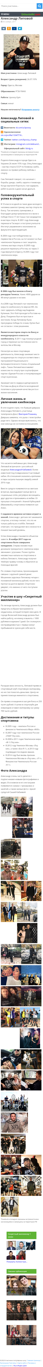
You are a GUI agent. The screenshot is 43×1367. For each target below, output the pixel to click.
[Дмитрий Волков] (30, 1249)
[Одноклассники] (8, 28)
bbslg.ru (29, 148)
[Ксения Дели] (21, 1259)
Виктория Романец (28, 414)
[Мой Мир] (13, 28)
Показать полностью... (17, 1261)
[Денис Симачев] (11, 1259)
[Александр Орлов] (11, 1249)
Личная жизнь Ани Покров (19, 1289)
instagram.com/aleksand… (28, 144)
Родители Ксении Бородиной (20, 1314)
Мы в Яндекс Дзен (20, 1366)
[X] (19, 28)
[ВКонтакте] (3, 28)
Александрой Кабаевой (21, 469)
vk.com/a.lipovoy (23, 127)
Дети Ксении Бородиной (18, 1338)
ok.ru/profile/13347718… (12, 135)
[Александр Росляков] (21, 1249)
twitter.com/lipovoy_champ (24, 139)
